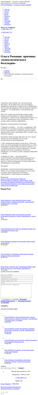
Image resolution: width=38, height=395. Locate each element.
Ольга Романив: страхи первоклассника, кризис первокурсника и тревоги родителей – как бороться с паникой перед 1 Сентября (17, 201)
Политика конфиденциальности (11, 387)
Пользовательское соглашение (10, 388)
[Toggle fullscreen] (5, 392)
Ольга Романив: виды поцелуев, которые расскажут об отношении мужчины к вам (18, 229)
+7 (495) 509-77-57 (6, 29)
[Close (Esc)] (1, 392)
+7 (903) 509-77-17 (6, 32)
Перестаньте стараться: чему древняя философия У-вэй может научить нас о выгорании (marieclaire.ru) (18, 267)
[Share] (3, 392)
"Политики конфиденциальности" (14, 300)
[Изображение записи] (6, 198)
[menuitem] (7, 9)
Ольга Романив (5, 384)
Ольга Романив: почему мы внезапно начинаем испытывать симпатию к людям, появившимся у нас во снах (18, 216)
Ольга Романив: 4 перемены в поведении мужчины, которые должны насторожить (17, 255)
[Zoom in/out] (7, 392)
